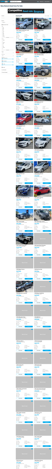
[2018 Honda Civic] (24, 358)
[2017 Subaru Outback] (42, 143)
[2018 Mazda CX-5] (24, 47)
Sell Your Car (42, 1)
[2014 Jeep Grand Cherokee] (42, 382)
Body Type (3, 54)
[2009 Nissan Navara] (42, 454)
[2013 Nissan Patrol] (24, 430)
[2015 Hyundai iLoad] (24, 167)
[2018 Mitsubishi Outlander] (24, 286)
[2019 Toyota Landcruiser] (24, 238)
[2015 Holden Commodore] (24, 382)
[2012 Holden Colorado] (24, 406)
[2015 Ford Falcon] (24, 95)
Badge (2, 51)
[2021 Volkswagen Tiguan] (42, 215)
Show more (7, 37)
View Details (20, 39)
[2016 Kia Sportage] (42, 262)
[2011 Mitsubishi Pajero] (42, 23)
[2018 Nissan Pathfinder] (42, 286)
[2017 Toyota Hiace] (42, 430)
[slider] (2, 61)
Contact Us (28, 39)
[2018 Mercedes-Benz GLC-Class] (24, 191)
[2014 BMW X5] (42, 310)
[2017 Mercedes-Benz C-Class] (24, 71)
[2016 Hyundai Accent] (24, 119)
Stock (38, 1)
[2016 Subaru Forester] (42, 95)
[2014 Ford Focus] (24, 454)
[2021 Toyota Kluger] (24, 215)
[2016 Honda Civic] (42, 358)
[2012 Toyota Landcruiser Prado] (24, 23)
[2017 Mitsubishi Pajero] (42, 47)
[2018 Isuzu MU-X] (24, 334)
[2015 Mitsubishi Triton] (24, 310)
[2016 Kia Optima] (24, 143)
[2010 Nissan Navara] (24, 262)
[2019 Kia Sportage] (42, 334)
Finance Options (47, 1)
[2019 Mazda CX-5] (42, 406)
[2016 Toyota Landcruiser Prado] (42, 71)
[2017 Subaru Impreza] (42, 191)
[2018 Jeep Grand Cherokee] (42, 238)
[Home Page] (5, 2)
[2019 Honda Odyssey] (42, 119)
